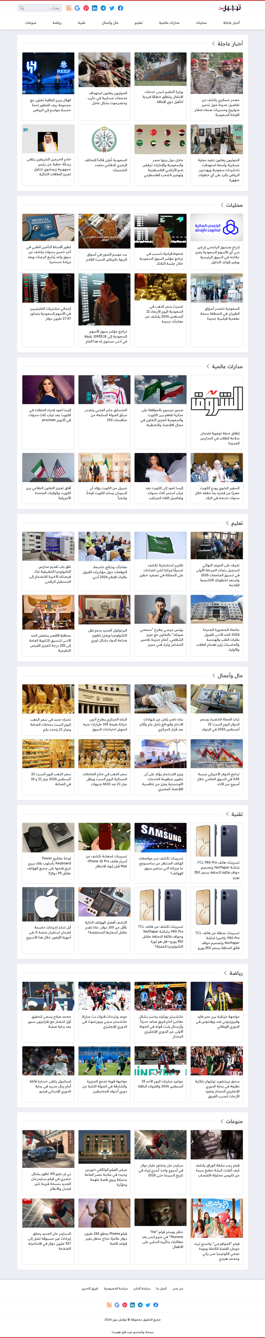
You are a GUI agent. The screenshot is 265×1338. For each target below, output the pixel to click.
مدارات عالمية (227, 366)
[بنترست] (86, 8)
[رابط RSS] (68, 8)
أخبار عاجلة (230, 43)
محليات (234, 205)
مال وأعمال (230, 675)
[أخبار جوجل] (77, 8)
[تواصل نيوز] (230, 8)
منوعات (234, 1121)
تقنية (237, 814)
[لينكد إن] (94, 8)
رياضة (236, 973)
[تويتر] (112, 8)
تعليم (237, 523)
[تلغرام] (103, 8)
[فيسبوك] (120, 8)
